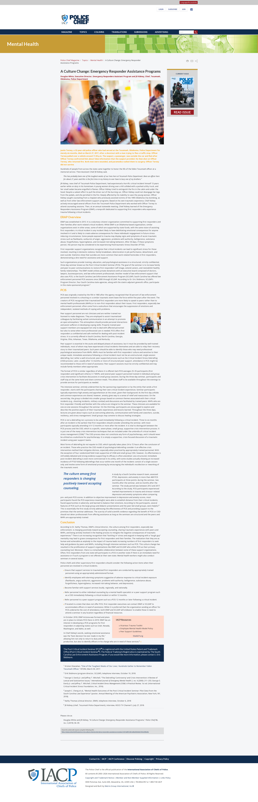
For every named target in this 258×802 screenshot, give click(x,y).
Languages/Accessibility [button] (188, 2)
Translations (119, 32)
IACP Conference (116, 759)
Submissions (140, 32)
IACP (104, 759)
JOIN (184, 9)
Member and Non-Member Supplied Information (137, 778)
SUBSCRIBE (172, 9)
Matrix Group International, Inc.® (119, 786)
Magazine (66, 32)
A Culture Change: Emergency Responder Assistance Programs (110, 71)
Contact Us (94, 759)
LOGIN (161, 9)
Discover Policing (134, 759)
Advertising (161, 32)
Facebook (191, 9)
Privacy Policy (162, 759)
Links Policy (165, 778)
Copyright (149, 759)
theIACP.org (138, 636)
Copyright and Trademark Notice (100, 778)
